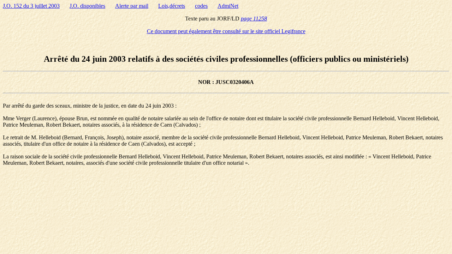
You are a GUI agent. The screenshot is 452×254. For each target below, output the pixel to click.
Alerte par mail (131, 6)
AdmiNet (228, 6)
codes (201, 6)
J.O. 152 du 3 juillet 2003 (31, 6)
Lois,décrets (171, 6)
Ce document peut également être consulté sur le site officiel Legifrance (226, 31)
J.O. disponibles (87, 6)
